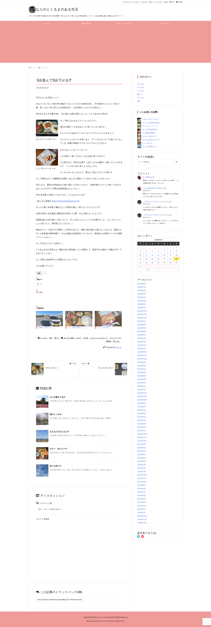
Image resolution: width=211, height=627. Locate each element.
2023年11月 (142, 396)
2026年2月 (141, 304)
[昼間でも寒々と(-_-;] (49, 318)
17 (140, 259)
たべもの (136, 2)
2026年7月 (141, 287)
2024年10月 (142, 359)
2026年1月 (141, 307)
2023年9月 (141, 403)
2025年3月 (141, 342)
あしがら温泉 (69, 338)
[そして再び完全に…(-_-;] (78, 318)
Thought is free (119, 621)
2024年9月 (141, 362)
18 (146, 259)
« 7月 (148, 270)
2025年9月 (141, 321)
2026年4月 (141, 297)
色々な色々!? (55, 466)
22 (170, 259)
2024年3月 (141, 383)
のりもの (127, 2)
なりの (118, 347)
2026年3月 (141, 301)
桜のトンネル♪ (56, 414)
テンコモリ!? (147, 143)
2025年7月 (141, 328)
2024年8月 (141, 366)
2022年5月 (141, 458)
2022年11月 (141, 437)
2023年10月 (142, 400)
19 (152, 259)
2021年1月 (141, 512)
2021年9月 (141, 485)
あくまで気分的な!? (149, 129)
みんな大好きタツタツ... (151, 140)
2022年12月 (142, 434)
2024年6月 (141, 372)
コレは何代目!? (148, 188)
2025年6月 (141, 331)
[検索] (176, 162)
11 (146, 255)
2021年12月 (141, 475)
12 (152, 255)
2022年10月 (142, 441)
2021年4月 (141, 502)
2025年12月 (142, 311)
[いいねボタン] (39, 273)
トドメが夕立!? (103, 327)
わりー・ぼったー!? (58, 448)
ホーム (33, 68)
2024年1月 (141, 389)
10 (140, 255)
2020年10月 (142, 523)
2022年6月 (141, 454)
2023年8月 (141, 407)
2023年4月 (141, 420)
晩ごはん (116, 341)
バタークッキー (115, 338)
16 (176, 255)
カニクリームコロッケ (98, 338)
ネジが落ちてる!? (57, 397)
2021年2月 (141, 509)
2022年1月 (141, 471)
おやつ (78, 338)
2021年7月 (141, 492)
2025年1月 (141, 348)
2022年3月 (141, 465)
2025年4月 (141, 338)
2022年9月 (141, 444)
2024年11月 (142, 355)
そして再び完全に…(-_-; (77, 327)
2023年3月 (141, 424)
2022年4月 (141, 461)
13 (158, 255)
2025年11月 (142, 314)
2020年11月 (142, 519)
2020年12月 (142, 516)
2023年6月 (141, 413)
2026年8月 (141, 284)
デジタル (159, 2)
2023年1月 (141, 430)
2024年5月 (141, 376)
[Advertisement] (105, 44)
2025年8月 (141, 325)
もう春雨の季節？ (149, 133)
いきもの (144, 2)
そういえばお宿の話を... (151, 123)
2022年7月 (141, 451)
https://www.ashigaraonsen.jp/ (66, 201)
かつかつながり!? (149, 136)
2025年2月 (141, 345)
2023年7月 (141, 410)
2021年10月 (142, 482)
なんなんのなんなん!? (59, 431)
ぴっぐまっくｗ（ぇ (150, 126)
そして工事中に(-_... (150, 146)
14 (164, 255)
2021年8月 (141, 489)
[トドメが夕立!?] (108, 318)
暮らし (152, 2)
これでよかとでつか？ (150, 119)
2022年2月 (141, 468)
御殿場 (108, 341)
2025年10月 (142, 318)
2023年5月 (141, 417)
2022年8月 (141, 448)
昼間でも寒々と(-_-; (46, 327)
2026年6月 (141, 290)
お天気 (85, 338)
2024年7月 (141, 369)
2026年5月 (141, 294)
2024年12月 (142, 352)
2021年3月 (141, 506)
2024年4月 (141, 379)
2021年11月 (141, 478)
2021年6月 (141, 495)
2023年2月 (141, 427)
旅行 (166, 2)
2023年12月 (142, 393)
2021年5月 (141, 499)
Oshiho (148, 177)
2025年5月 (141, 335)
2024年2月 (141, 386)
